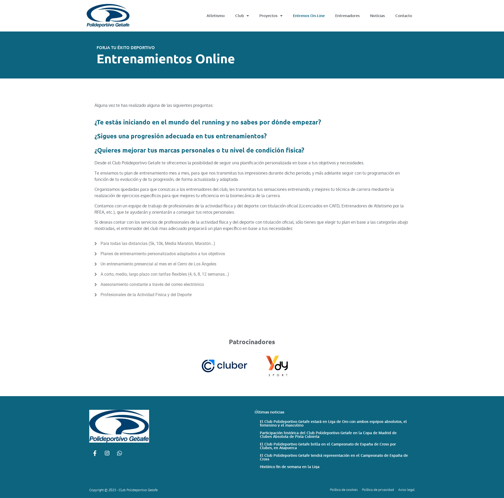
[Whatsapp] (119, 453)
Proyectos (268, 15)
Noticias (377, 15)
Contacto (403, 15)
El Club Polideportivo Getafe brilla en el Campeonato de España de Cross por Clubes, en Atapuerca (328, 446)
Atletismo (216, 15)
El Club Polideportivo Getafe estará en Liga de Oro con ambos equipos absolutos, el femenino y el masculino (333, 423)
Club (239, 15)
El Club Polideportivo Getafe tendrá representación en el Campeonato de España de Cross (334, 457)
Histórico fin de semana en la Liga (289, 466)
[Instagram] (107, 453)
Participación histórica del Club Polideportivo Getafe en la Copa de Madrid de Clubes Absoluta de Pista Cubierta (328, 435)
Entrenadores (347, 15)
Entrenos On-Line (309, 15)
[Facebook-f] (94, 453)
